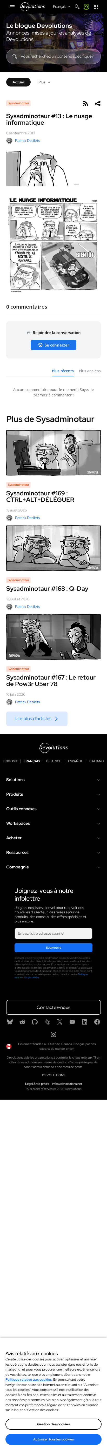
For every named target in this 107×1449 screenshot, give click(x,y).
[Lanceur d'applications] (96, 7)
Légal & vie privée (37, 1084)
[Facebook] (97, 1022)
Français (32, 761)
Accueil (18, 82)
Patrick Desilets (27, 140)
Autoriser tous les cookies (53, 1439)
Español (75, 761)
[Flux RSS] (85, 103)
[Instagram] (53, 1034)
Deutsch (54, 761)
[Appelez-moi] (86, 7)
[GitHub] (35, 1022)
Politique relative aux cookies (28, 1379)
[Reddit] (22, 1022)
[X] (60, 1022)
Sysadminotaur (18, 103)
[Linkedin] (85, 1022)
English (10, 761)
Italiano (96, 761)
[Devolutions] (32, 7)
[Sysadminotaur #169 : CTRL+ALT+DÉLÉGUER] (53, 453)
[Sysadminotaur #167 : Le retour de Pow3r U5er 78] (53, 637)
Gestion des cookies (53, 1424)
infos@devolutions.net (67, 1084)
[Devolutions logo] (53, 748)
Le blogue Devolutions (39, 26)
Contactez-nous (53, 1007)
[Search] (77, 7)
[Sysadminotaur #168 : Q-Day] (53, 548)
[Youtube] (72, 1022)
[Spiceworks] (47, 1022)
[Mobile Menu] (12, 7)
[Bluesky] (10, 1022)
